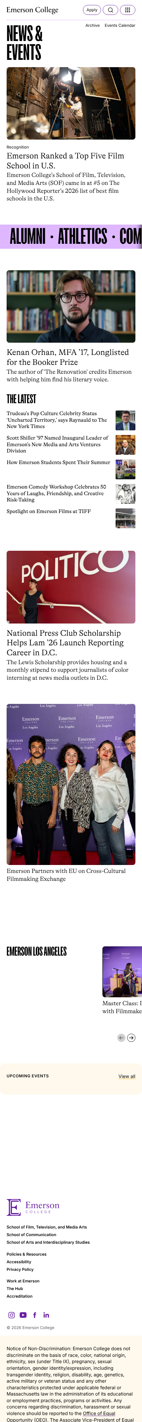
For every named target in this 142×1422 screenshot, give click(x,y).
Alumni (28, 236)
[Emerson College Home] (33, 11)
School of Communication (31, 1234)
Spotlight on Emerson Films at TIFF (49, 511)
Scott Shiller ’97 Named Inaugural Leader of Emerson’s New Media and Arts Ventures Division (57, 444)
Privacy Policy (20, 1269)
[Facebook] (35, 1315)
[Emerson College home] (71, 1207)
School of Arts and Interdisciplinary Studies (48, 1242)
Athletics (82, 236)
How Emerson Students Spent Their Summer (58, 462)
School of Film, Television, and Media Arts (47, 1227)
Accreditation (19, 1296)
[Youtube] (23, 1315)
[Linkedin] (46, 1315)
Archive (93, 25)
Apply (92, 9)
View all (127, 1076)
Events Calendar (120, 25)
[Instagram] (12, 1315)
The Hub (15, 1288)
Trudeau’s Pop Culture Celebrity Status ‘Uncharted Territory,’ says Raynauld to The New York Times (57, 419)
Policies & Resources (27, 1254)
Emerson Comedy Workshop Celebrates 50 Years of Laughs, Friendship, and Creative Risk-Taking (56, 493)
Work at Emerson (23, 1280)
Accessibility (19, 1261)
